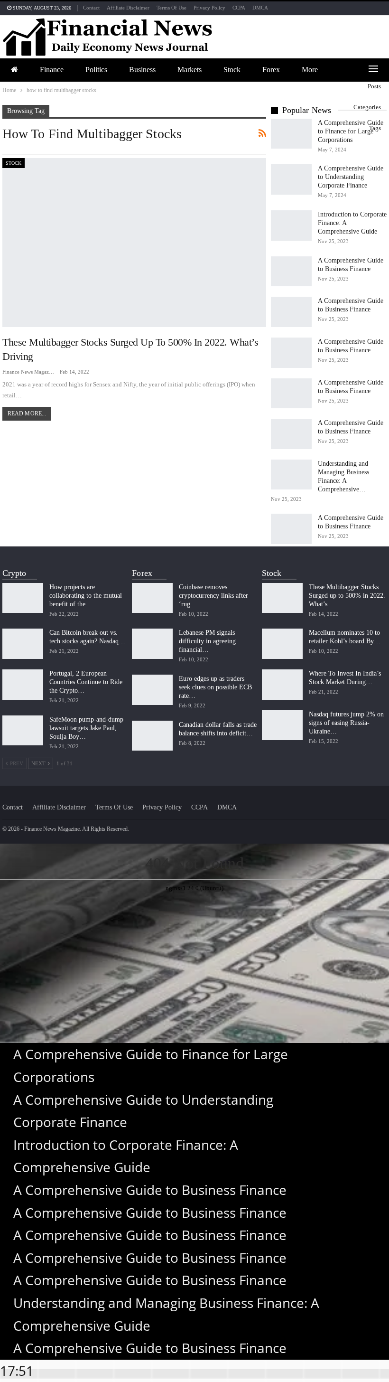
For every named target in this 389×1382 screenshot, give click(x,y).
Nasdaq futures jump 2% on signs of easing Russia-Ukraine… (346, 723)
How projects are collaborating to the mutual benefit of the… (85, 595)
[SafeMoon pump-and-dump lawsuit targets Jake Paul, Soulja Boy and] (22, 730)
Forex (271, 70)
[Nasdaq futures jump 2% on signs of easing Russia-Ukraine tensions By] (282, 725)
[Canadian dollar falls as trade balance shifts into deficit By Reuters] (152, 736)
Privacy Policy (209, 7)
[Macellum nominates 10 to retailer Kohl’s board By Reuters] (282, 644)
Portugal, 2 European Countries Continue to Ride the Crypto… (85, 682)
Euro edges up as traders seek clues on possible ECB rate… (215, 687)
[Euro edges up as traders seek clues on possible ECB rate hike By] (152, 690)
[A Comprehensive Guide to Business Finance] (291, 271)
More (310, 70)
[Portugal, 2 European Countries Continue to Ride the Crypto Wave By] (22, 684)
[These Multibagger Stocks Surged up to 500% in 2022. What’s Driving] (134, 242)
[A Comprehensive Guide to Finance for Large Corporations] (291, 134)
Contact (91, 7)
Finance (52, 70)
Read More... (27, 413)
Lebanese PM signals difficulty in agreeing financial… (207, 641)
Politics (96, 70)
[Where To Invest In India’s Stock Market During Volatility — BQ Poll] (282, 684)
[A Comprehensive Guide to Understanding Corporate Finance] (291, 179)
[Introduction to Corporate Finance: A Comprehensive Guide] (291, 225)
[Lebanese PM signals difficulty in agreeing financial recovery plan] (152, 644)
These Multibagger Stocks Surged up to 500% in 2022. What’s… (347, 595)
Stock (232, 70)
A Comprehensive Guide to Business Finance (150, 1190)
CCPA (238, 7)
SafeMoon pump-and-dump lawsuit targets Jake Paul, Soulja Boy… (86, 728)
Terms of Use (171, 7)
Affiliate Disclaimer (128, 7)
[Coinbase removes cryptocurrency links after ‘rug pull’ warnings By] (152, 598)
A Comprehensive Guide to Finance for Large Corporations (350, 131)
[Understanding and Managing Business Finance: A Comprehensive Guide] (291, 475)
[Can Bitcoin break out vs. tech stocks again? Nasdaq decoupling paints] (22, 644)
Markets (189, 70)
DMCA (260, 7)
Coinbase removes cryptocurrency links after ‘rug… (213, 595)
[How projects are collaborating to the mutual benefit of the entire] (22, 598)
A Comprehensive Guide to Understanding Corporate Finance (350, 177)
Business (142, 70)
